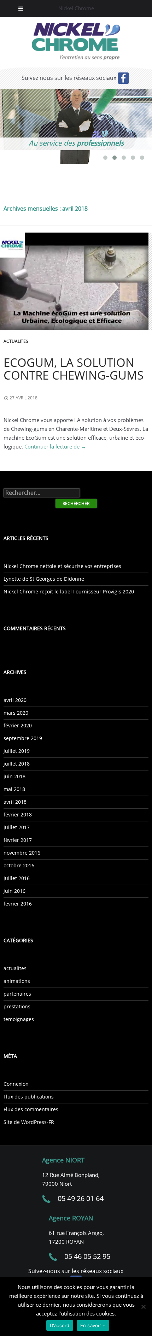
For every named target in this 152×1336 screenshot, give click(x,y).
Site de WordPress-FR (29, 1122)
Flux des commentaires (31, 1109)
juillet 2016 (17, 878)
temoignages (19, 1019)
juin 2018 (14, 776)
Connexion (16, 1083)
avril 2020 (15, 700)
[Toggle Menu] (20, 8)
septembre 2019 (23, 738)
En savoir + (93, 1325)
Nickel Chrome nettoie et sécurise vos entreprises (62, 566)
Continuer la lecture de (55, 446)
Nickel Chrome (76, 8)
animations (17, 981)
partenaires (17, 993)
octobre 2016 (19, 865)
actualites (16, 341)
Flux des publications (29, 1096)
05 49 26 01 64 (81, 1198)
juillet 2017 (17, 827)
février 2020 (18, 725)
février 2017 (18, 840)
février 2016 (18, 903)
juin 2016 (14, 890)
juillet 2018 (17, 763)
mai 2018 (14, 789)
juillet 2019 (17, 751)
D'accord (60, 1325)
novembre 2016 (22, 852)
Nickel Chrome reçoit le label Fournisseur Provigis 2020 (69, 591)
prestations (17, 1006)
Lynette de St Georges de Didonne (44, 578)
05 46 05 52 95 (87, 1256)
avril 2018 (15, 801)
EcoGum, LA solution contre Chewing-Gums (74, 368)
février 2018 (18, 814)
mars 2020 (16, 712)
